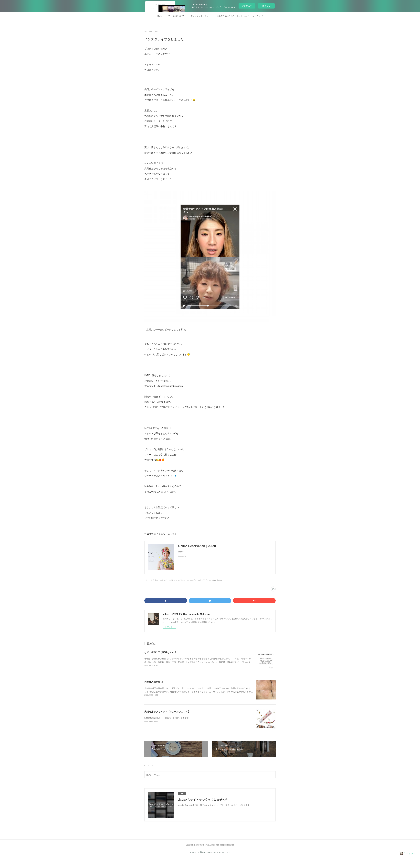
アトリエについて (176, 15)
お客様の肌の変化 (153, 681)
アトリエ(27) (149, 580)
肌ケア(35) (159, 580)
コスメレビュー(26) (193, 580)
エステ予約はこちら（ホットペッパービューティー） (240, 15)
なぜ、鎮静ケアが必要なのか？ (160, 652)
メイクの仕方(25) (170, 580)
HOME (159, 15)
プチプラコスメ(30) (209, 580)
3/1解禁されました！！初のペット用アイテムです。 (167, 717)
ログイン (266, 5)
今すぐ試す (246, 5)
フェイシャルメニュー (200, 15)
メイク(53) (181, 580)
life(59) (219, 580)
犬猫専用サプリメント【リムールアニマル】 (167, 711)
